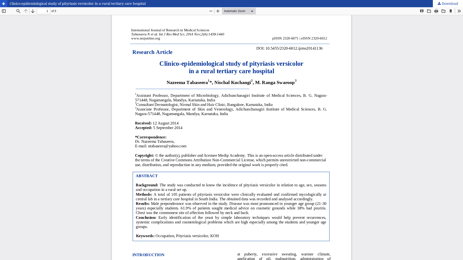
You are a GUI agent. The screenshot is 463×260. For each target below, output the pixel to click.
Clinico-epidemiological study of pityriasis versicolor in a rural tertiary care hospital (78, 3)
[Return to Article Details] (3, 3)
